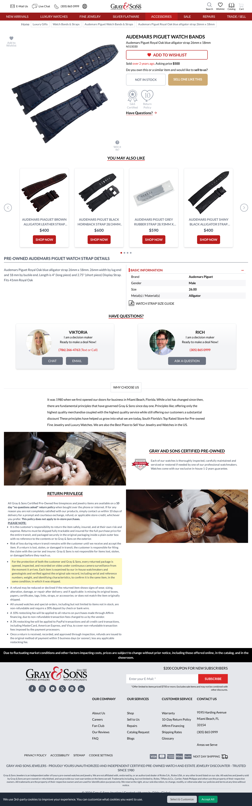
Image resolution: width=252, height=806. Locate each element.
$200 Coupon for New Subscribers (195, 674)
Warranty (168, 719)
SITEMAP (77, 762)
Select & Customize (182, 799)
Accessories (161, 16)
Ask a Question (187, 361)
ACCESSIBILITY (58, 762)
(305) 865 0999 (207, 738)
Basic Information (147, 270)
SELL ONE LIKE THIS (190, 79)
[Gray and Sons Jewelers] (126, 6)
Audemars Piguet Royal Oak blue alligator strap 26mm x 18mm (177, 24)
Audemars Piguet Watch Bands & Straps (109, 24)
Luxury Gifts (40, 24)
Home (25, 24)
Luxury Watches (54, 16)
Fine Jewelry (90, 16)
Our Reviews (101, 738)
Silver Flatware (125, 16)
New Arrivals (17, 16)
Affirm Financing (173, 732)
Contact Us (207, 705)
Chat (52, 361)
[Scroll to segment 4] (131, 253)
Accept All (208, 799)
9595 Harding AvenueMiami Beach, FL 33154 (212, 724)
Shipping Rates (172, 738)
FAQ (95, 744)
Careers (97, 725)
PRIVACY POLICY (34, 762)
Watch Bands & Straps (66, 24)
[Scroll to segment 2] (124, 253)
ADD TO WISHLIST (172, 55)
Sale (187, 16)
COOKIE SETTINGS (99, 762)
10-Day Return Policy (176, 725)
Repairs (208, 16)
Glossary (168, 744)
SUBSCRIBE (213, 685)
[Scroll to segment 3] (127, 253)
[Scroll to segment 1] (121, 253)
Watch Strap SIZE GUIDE (155, 303)
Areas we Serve (207, 751)
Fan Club (98, 732)
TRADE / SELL (236, 16)
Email (77, 361)
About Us (98, 719)
